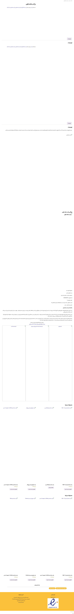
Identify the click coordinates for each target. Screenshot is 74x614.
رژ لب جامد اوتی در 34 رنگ (11, 7)
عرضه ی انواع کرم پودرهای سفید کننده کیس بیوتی (37, 324)
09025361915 (53, 597)
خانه (71, 1)
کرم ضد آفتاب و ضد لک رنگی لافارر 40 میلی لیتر (21, 597)
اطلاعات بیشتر (51, 487)
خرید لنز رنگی (52, 588)
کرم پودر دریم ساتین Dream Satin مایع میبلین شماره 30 (21, 599)
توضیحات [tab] (69, 39)
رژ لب (69, 1)
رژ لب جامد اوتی (18, 7)
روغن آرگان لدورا (21, 602)
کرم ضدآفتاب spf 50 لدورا (21, 600)
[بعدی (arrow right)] (72, 613)
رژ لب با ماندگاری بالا (24, 7)
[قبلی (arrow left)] (73, 613)
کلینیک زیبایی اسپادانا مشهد (61, 588)
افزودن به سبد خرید (68, 489)
